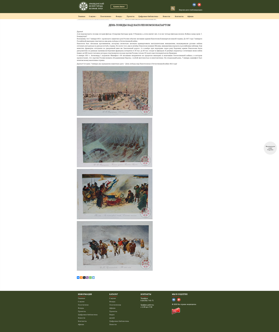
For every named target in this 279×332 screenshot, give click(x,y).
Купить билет (119, 7)
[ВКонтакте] (78, 277)
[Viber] (87, 277)
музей (112, 318)
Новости (81, 318)
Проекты (131, 16)
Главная (81, 16)
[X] (84, 277)
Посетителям (115, 305)
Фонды (81, 308)
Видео (112, 314)
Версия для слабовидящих (190, 10)
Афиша (190, 16)
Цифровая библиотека (88, 314)
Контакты (179, 16)
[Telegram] (93, 277)
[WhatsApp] (90, 277)
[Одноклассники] (81, 277)
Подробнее (270, 149)
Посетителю (83, 305)
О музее (81, 301)
